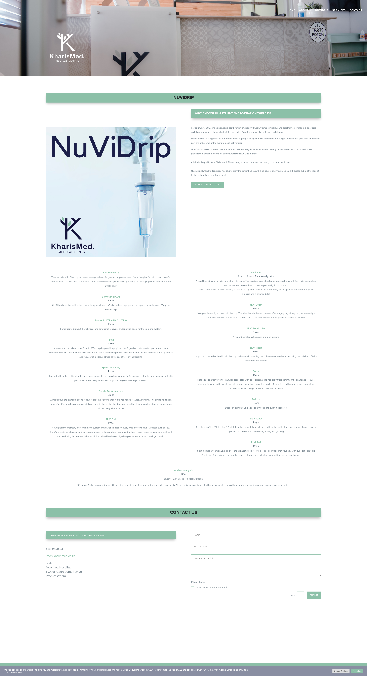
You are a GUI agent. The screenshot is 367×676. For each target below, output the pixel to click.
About (304, 10)
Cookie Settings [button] (341, 671)
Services (339, 10)
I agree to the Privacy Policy (210, 587)
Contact (356, 10)
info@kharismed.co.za (60, 556)
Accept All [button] (357, 671)
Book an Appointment (207, 185)
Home (291, 10)
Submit (314, 595)
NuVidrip (322, 10)
